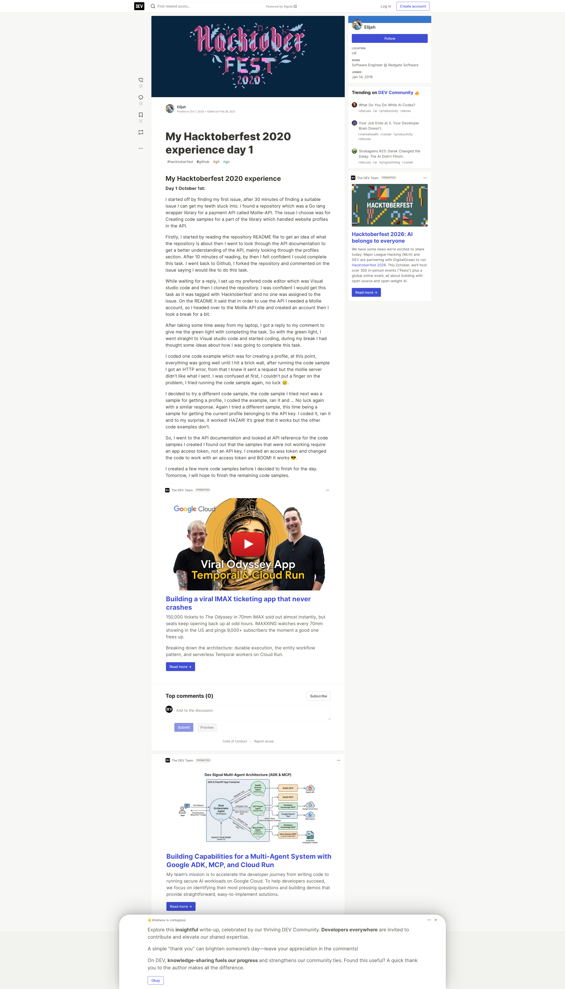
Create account (413, 6)
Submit (184, 727)
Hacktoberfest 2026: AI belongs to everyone (382, 237)
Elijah (181, 107)
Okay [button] (155, 980)
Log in (386, 6)
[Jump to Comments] (141, 100)
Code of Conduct (234, 741)
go (226, 161)
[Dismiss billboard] (436, 919)
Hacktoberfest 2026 (369, 265)
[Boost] (141, 132)
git (216, 161)
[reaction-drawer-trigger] (141, 82)
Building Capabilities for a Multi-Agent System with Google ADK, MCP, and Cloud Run (248, 860)
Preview (207, 727)
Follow (389, 38)
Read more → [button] (181, 666)
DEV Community (395, 92)
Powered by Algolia (280, 6)
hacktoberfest (180, 161)
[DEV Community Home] (139, 6)
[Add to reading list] (141, 117)
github (203, 161)
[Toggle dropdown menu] (327, 490)
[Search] (153, 6)
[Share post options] (140, 148)
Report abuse (264, 741)
